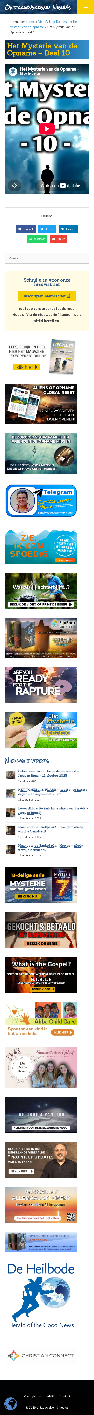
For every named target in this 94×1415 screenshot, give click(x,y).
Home (30, 21)
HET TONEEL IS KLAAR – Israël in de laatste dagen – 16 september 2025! (52, 792)
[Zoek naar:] (47, 258)
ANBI (50, 1396)
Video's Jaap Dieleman (53, 21)
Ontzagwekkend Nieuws (38, 7)
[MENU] (85, 7)
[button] (26, 229)
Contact (65, 1396)
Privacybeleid (33, 1396)
